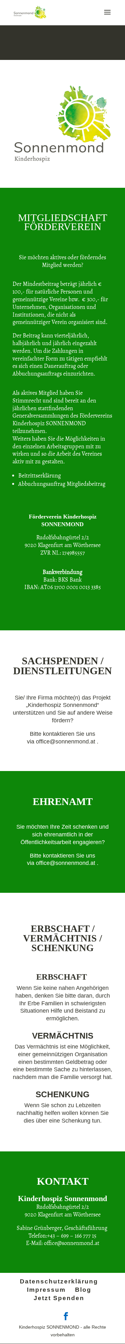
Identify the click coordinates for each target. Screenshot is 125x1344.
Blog (83, 1289)
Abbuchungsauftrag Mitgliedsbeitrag (61, 484)
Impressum (46, 1289)
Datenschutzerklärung (59, 1281)
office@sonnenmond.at (66, 741)
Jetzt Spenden (59, 1298)
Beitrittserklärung (39, 475)
